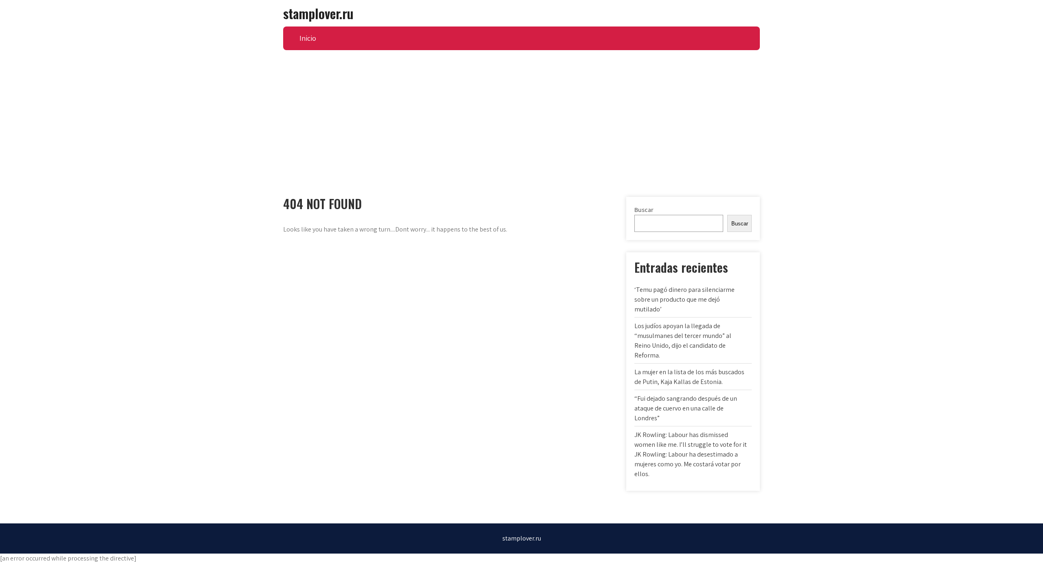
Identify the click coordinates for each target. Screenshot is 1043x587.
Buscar (644, 209)
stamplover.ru (318, 13)
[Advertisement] (521, 111)
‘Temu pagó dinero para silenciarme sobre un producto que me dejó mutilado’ (684, 299)
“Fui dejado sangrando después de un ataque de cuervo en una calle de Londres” (685, 408)
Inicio (307, 38)
